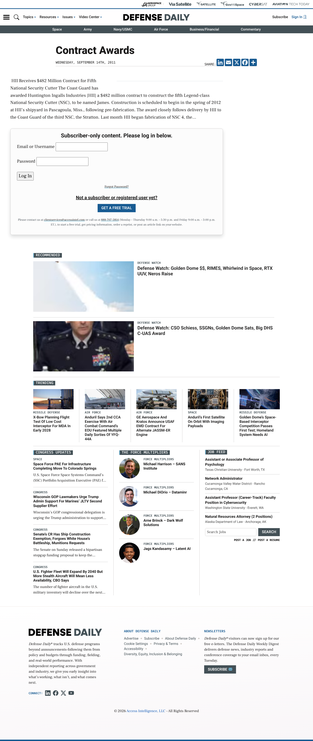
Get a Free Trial (116, 208)
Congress (40, 492)
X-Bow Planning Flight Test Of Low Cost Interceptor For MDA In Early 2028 (52, 424)
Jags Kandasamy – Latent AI (167, 548)
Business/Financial (204, 29)
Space (57, 29)
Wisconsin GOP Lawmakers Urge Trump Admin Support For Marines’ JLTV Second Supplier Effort (67, 501)
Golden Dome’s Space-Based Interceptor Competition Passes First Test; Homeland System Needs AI (257, 426)
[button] (6, 17)
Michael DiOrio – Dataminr (165, 492)
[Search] (16, 17)
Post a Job (242, 540)
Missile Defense (46, 412)
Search (269, 532)
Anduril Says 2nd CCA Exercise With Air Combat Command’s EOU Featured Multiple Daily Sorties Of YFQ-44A (103, 428)
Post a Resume (269, 540)
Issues (68, 17)
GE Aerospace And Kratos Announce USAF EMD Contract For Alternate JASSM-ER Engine (155, 426)
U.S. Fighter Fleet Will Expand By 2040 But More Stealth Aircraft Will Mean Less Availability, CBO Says (68, 575)
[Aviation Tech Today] (291, 4)
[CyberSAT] (258, 4)
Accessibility (133, 649)
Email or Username (36, 147)
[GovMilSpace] (232, 4)
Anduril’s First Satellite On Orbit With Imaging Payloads (206, 421)
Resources (48, 17)
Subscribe (280, 17)
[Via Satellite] (180, 4)
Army (88, 29)
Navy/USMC (123, 29)
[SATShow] (206, 4)
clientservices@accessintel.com (64, 220)
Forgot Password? (116, 187)
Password (26, 161)
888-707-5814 (110, 220)
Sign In (297, 17)
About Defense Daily (180, 638)
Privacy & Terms (166, 644)
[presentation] (129, 468)
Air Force (161, 29)
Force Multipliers (158, 459)
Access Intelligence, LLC (145, 711)
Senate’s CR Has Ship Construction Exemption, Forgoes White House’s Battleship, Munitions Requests (62, 538)
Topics (28, 17)
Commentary (251, 29)
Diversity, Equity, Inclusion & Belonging (153, 654)
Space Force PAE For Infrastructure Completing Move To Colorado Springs (64, 466)
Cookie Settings (136, 644)
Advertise (131, 638)
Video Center (89, 17)
